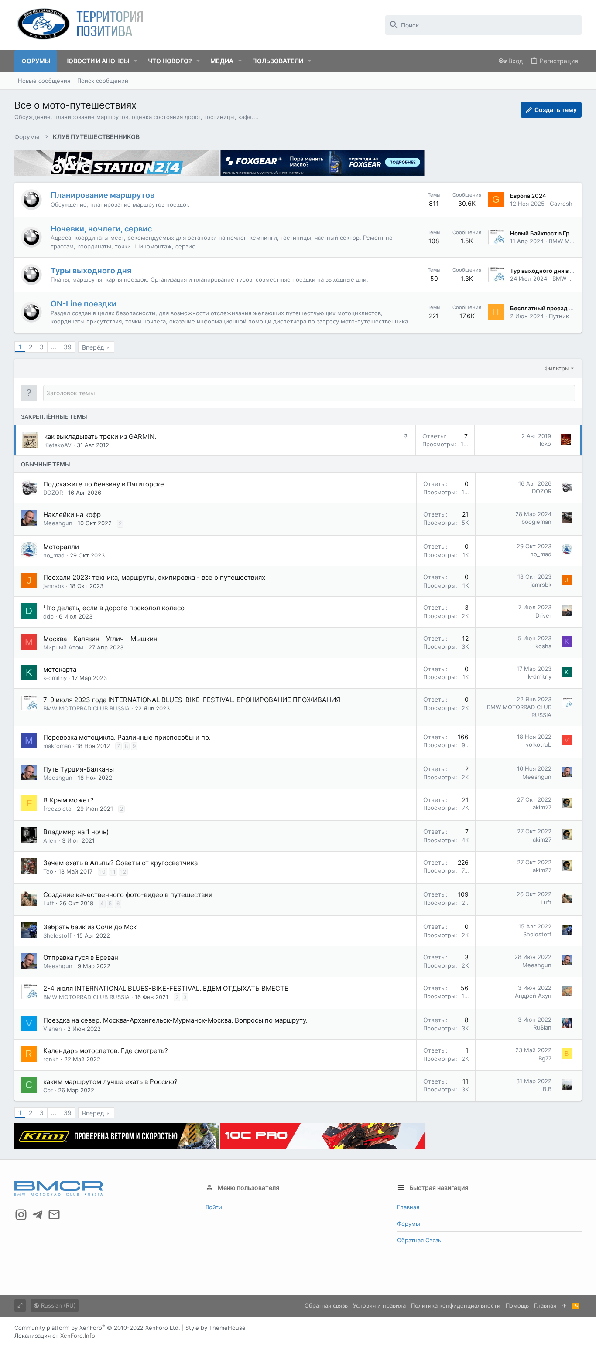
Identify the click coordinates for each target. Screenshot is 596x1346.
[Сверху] (564, 1305)
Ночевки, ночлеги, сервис (101, 228)
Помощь (517, 1305)
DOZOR (53, 492)
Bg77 (544, 1058)
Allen (50, 840)
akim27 (542, 807)
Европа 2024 (528, 195)
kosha (543, 645)
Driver (543, 615)
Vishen (52, 1028)
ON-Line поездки (83, 303)
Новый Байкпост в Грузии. (547, 233)
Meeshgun (57, 523)
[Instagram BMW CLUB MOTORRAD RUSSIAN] (20, 1215)
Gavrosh (561, 203)
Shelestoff (57, 935)
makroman (57, 745)
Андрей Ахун (533, 995)
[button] (135, 61)
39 (68, 346)
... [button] (53, 346)
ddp (48, 616)
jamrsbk (53, 585)
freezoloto (57, 808)
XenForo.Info (77, 1335)
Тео (48, 871)
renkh (51, 1059)
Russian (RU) (57, 1305)
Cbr (48, 1090)
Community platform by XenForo (97, 1327)
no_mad (54, 555)
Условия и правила (379, 1305)
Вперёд (93, 347)
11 (113, 871)
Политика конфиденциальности (455, 1305)
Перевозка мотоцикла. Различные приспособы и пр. (127, 737)
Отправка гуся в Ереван (80, 957)
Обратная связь (419, 1240)
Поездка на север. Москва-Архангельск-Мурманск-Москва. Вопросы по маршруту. (175, 1020)
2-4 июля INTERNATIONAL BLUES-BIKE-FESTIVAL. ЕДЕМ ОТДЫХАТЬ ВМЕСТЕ (165, 988)
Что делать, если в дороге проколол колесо (114, 608)
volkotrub (538, 744)
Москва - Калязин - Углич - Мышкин (100, 639)
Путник (559, 316)
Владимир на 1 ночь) (76, 832)
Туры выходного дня (91, 270)
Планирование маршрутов (102, 195)
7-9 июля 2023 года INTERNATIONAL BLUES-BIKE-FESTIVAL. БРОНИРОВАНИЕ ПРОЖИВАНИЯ (191, 700)
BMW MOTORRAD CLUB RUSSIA (86, 708)
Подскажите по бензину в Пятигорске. (104, 484)
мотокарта (59, 669)
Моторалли (61, 547)
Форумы (408, 1223)
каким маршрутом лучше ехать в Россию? (110, 1081)
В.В (547, 1088)
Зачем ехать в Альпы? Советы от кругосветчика (120, 863)
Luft (48, 903)
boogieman (536, 521)
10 (102, 871)
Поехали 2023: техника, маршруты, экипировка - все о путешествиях (154, 577)
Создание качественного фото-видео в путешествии (127, 895)
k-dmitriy (55, 677)
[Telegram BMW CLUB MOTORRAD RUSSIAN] (37, 1215)
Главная (408, 1206)
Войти (214, 1206)
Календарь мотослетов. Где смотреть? (105, 1051)
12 (123, 871)
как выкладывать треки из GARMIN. (100, 436)
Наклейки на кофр (72, 514)
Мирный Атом (63, 647)
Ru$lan (542, 1027)
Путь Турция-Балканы (78, 769)
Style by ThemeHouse (215, 1327)
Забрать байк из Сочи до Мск (90, 927)
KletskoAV (58, 445)
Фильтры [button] (557, 368)
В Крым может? (68, 800)
